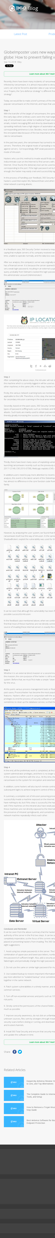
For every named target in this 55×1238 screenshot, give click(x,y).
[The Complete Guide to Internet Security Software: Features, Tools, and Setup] (14, 1095)
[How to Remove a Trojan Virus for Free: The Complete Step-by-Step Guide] (14, 1108)
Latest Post (20, 34)
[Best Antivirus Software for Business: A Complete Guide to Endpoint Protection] (14, 1121)
